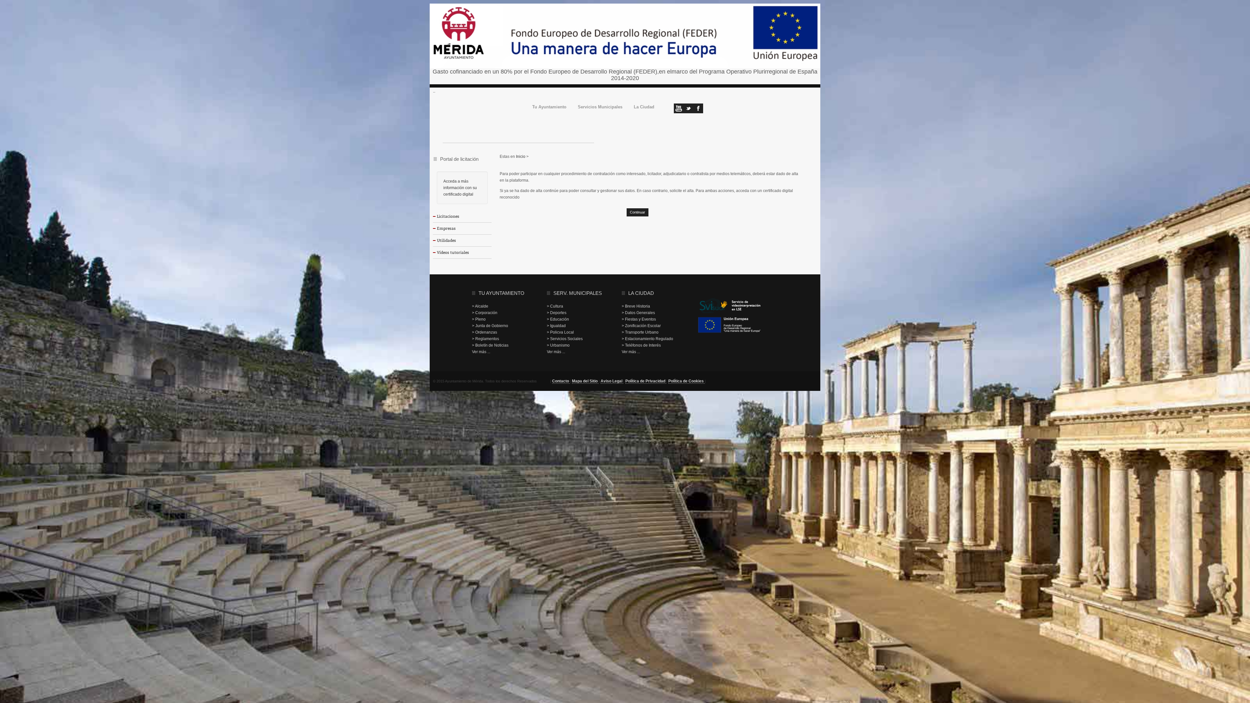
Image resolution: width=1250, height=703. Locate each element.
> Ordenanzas (484, 332)
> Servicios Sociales (565, 339)
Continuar (637, 212)
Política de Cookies (686, 381)
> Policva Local (560, 332)
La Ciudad (644, 107)
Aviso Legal (612, 381)
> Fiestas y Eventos (639, 319)
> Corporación (484, 312)
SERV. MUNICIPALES (577, 293)
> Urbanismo (558, 345)
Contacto (561, 381)
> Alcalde (480, 306)
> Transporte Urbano (640, 332)
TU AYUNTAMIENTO (501, 293)
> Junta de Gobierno (490, 326)
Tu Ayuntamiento (549, 107)
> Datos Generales (638, 312)
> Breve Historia (636, 306)
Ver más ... (481, 352)
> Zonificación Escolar (641, 326)
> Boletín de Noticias (490, 345)
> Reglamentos (485, 339)
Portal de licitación (459, 159)
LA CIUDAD (641, 293)
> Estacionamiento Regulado (647, 339)
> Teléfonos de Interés (641, 345)
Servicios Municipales (600, 107)
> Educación (558, 319)
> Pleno (479, 319)
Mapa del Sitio (585, 381)
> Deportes (556, 312)
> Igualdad (556, 326)
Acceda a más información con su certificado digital (460, 188)
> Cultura (555, 306)
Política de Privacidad (645, 381)
